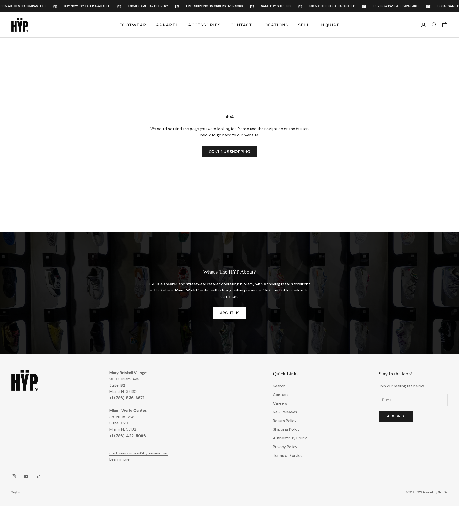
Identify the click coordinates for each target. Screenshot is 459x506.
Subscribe (396, 416)
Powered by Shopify (435, 492)
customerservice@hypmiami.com (138, 453)
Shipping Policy (286, 429)
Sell (304, 25)
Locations (275, 25)
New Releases (285, 412)
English (15, 492)
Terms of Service (288, 455)
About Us (229, 313)
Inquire (329, 25)
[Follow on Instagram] (13, 476)
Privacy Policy (285, 446)
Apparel (167, 25)
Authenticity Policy (290, 438)
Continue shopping (229, 151)
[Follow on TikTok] (38, 476)
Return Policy (284, 420)
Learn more (119, 459)
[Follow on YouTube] (26, 476)
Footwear (133, 25)
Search (279, 386)
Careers (280, 403)
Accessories (204, 25)
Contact (241, 25)
